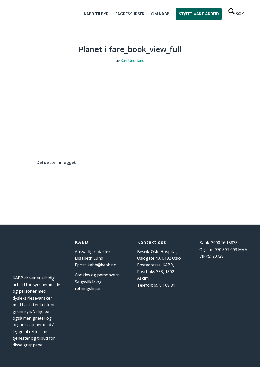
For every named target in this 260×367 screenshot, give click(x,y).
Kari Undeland (132, 60)
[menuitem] (96, 14)
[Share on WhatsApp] (130, 178)
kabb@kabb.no (102, 265)
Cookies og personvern (97, 275)
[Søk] (236, 14)
